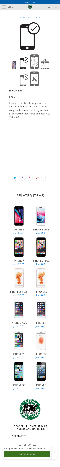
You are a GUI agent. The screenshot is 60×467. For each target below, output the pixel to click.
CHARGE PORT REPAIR (20, 136)
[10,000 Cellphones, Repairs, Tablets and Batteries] (30, 7)
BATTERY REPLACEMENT (35, 129)
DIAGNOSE (15, 129)
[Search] (50, 7)
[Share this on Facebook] (22, 178)
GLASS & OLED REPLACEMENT (23, 143)
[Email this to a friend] (44, 178)
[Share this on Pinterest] (30, 178)
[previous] (12, 36)
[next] (48, 36)
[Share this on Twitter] (15, 178)
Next (36, 17)
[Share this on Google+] (37, 178)
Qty (11, 151)
